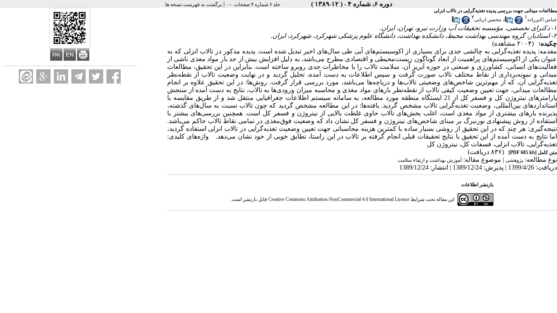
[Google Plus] (43, 76)
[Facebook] (113, 76)
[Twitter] (96, 76)
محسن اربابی (487, 19)
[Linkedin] (61, 76)
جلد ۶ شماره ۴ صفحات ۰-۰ (253, 4)
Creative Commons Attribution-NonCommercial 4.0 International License (338, 199)
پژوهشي (514, 160)
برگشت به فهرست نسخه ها (193, 4)
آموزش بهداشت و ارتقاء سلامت (430, 160)
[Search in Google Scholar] (519, 22)
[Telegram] (78, 76)
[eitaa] (26, 76)
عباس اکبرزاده (542, 19)
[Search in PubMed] (509, 22)
